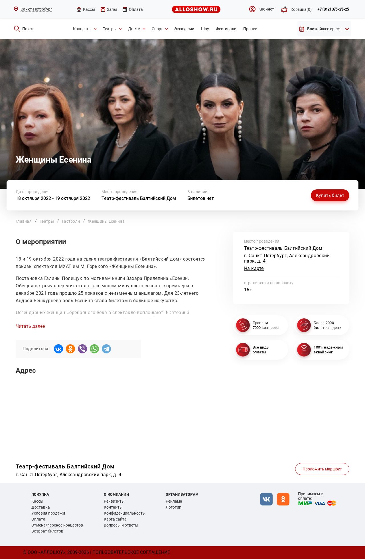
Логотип (173, 507)
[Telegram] (106, 348)
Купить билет (330, 195)
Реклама (174, 501)
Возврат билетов (47, 531)
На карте (254, 268)
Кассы (37, 501)
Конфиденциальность (124, 513)
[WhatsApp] (94, 348)
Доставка (40, 507)
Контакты (113, 507)
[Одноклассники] (70, 348)
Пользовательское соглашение (131, 552)
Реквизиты (114, 501)
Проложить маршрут (322, 469)
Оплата (38, 519)
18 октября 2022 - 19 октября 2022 (53, 198)
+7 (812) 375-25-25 (333, 9)
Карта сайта (115, 519)
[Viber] (82, 348)
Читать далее (30, 326)
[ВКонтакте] (58, 348)
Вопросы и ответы (121, 525)
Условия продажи (48, 513)
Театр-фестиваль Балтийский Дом (139, 198)
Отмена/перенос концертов (57, 525)
